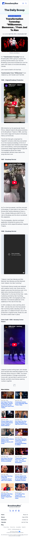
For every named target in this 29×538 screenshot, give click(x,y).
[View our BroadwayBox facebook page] (16, 511)
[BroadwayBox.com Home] (10, 3)
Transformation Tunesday (14, 16)
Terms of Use (12, 527)
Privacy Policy (6, 527)
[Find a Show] (26, 3)
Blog (2, 524)
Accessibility (18, 527)
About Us (25, 514)
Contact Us (25, 519)
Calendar (3, 522)
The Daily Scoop (14, 10)
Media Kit (23, 527)
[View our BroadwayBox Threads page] (19, 511)
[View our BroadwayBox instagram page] (13, 511)
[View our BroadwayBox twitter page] (10, 511)
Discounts (3, 519)
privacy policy (21, 534)
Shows (3, 517)
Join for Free (24, 522)
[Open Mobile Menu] (23, 3)
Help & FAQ (25, 517)
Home (2, 514)
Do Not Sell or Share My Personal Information (15, 532)
